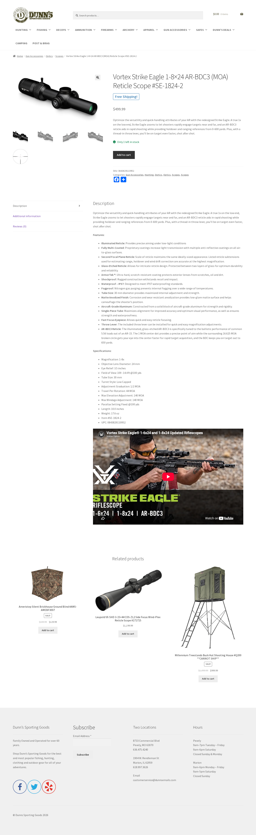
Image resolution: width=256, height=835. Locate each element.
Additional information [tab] (27, 216)
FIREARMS (107, 30)
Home (20, 56)
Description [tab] (20, 206)
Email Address (82, 736)
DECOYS (61, 30)
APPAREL (148, 30)
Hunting (149, 174)
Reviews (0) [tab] (19, 226)
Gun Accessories (34, 56)
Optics (49, 56)
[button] (97, 77)
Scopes (59, 56)
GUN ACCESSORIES (175, 30)
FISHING (42, 30)
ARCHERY (128, 30)
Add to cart (124, 155)
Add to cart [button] (48, 630)
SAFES (200, 30)
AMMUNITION (83, 30)
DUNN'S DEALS (222, 30)
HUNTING (21, 30)
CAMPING (21, 43)
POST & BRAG (41, 43)
